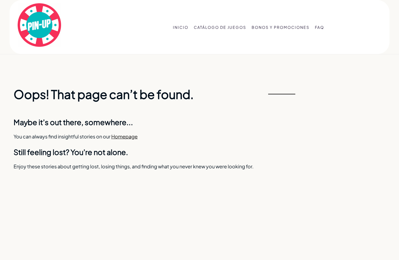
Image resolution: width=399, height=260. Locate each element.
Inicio (180, 27)
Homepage (124, 136)
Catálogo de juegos (220, 27)
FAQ (319, 27)
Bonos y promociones (280, 27)
